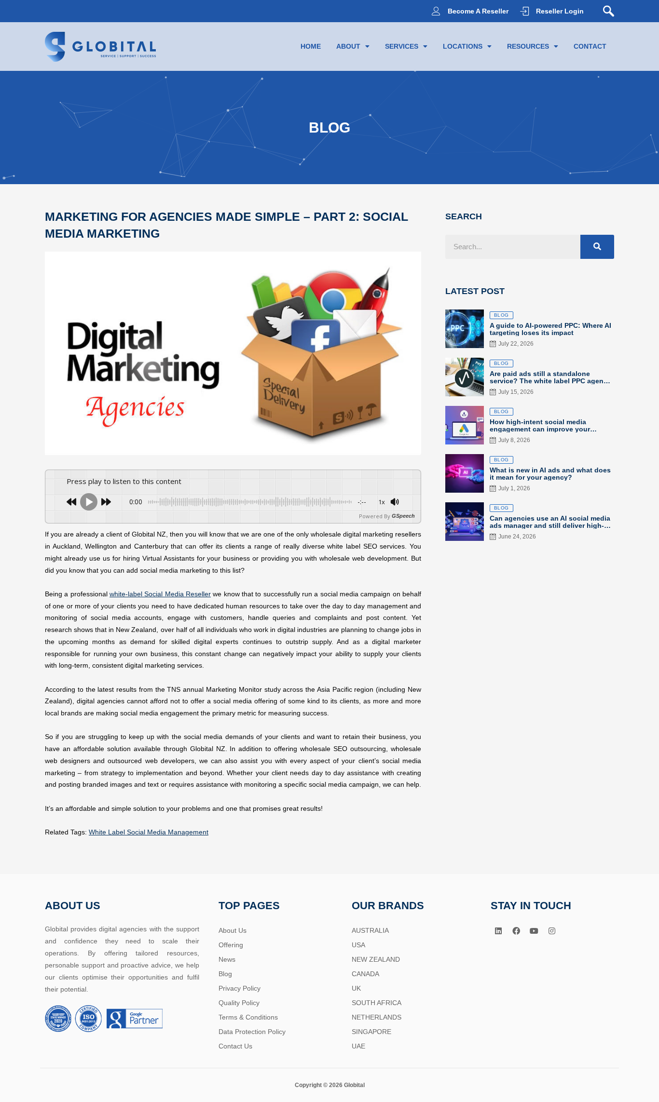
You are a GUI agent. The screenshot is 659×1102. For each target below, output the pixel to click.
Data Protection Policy (252, 1031)
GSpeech (403, 516)
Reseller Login (560, 11)
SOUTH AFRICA (376, 1003)
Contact (590, 46)
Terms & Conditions (248, 1017)
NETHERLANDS (376, 1017)
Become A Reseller (478, 11)
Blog (225, 974)
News (227, 959)
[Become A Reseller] (436, 11)
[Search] (597, 247)
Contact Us (235, 1046)
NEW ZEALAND (376, 959)
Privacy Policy (240, 988)
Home (311, 46)
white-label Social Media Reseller (160, 594)
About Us (233, 930)
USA (358, 945)
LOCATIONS (462, 46)
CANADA (365, 974)
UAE (358, 1046)
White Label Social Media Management (148, 832)
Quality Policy (239, 1003)
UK (356, 988)
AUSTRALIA (370, 930)
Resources (528, 46)
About (348, 46)
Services (401, 46)
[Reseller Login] (524, 11)
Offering (231, 945)
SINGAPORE (371, 1031)
